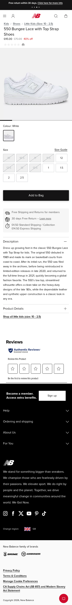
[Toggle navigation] (5, 16)
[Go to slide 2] (35, 7)
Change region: (11, 529)
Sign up (52, 395)
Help (6, 410)
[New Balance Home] (36, 16)
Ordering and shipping (18, 421)
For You (8, 443)
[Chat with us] (63, 598)
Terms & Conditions (15, 576)
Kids (6, 23)
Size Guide (61, 149)
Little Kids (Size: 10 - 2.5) (38, 23)
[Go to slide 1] (32, 7)
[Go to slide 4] (39, 7)
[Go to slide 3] (37, 7)
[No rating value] (13, 44)
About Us (9, 432)
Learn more (45, 218)
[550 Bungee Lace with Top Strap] (36, 84)
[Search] (56, 16)
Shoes (16, 23)
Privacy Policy (11, 570)
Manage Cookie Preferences (20, 581)
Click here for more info (50, 3)
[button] (13, 16)
